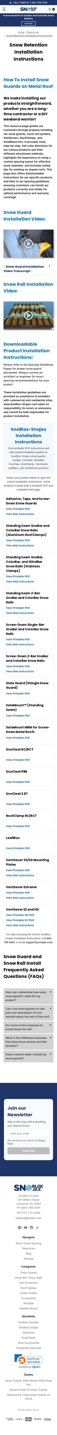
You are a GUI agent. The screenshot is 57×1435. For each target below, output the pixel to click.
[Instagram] (31, 1227)
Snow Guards (28, 1272)
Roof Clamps (28, 1287)
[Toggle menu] (4, 9)
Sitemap (28, 1258)
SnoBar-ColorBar (28, 1322)
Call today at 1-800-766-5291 (30, 2)
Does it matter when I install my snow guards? (26, 1056)
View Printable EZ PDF (20, 920)
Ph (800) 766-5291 (28, 1207)
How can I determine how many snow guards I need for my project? (26, 996)
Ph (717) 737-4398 (28, 1212)
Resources (28, 1248)
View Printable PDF (18, 508)
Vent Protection (28, 1282)
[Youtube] (25, 1227)
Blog (28, 1253)
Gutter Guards (28, 1293)
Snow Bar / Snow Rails (28, 1277)
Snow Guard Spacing (28, 1243)
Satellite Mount (28, 1308)
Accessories (28, 1298)
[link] (28, 1361)
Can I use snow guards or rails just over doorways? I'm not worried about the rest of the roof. (28, 1012)
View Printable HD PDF (20, 915)
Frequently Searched (28, 1347)
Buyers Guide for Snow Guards (28, 1389)
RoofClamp (28, 1337)
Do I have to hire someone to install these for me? (24, 1027)
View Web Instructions (20, 514)
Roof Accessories (28, 1342)
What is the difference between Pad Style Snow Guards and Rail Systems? (26, 1041)
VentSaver (28, 1332)
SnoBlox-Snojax (28, 1327)
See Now (28, 23)
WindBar (28, 1303)
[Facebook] (19, 1227)
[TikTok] (37, 1227)
